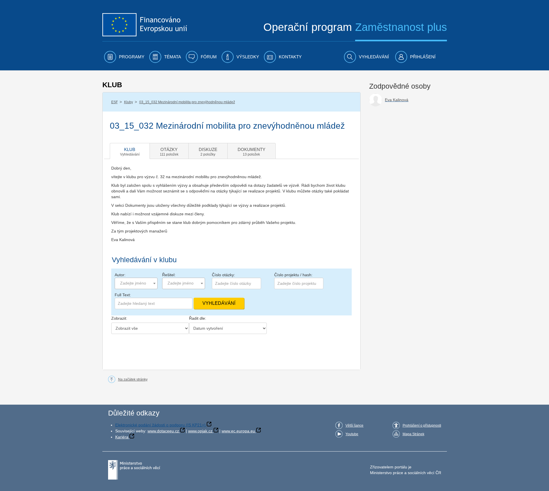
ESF (114, 102)
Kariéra (121, 437)
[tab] (130, 151)
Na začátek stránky (133, 379)
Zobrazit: (119, 318)
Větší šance (354, 426)
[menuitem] (124, 57)
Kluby (128, 102)
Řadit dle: (197, 318)
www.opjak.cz (200, 431)
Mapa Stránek (413, 434)
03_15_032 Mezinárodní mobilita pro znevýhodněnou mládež (187, 102)
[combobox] (136, 283)
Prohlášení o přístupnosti (422, 426)
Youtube (351, 434)
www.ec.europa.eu (238, 431)
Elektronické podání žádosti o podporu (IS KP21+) (160, 425)
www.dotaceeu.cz (163, 431)
